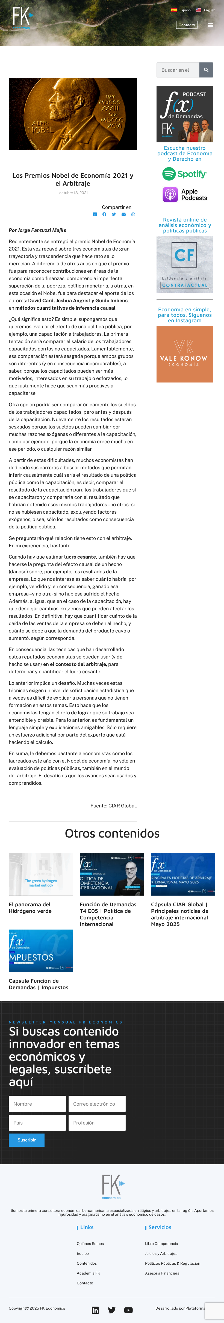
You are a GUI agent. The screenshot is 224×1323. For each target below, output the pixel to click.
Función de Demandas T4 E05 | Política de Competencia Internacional (108, 914)
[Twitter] (112, 1310)
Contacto (85, 1283)
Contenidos (87, 1263)
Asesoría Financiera (162, 1273)
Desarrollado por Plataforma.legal (185, 1308)
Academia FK (88, 1273)
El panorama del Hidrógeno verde (30, 907)
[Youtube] (128, 1310)
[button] (210, 25)
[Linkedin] (95, 1310)
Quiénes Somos (90, 1243)
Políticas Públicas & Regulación (172, 1263)
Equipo (83, 1253)
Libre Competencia (161, 1243)
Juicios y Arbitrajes (161, 1253)
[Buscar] (206, 69)
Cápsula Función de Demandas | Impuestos (39, 983)
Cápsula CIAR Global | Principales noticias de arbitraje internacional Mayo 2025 (179, 914)
